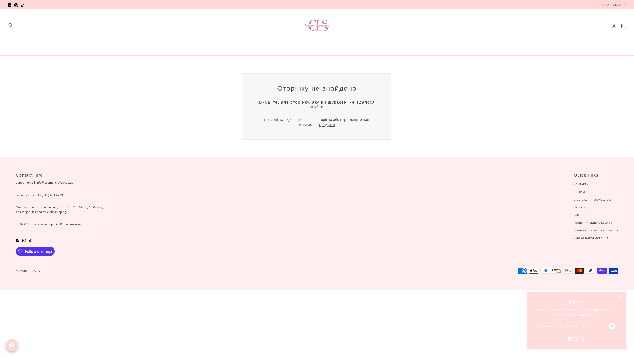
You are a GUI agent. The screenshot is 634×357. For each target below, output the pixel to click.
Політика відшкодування (594, 222)
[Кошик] (623, 26)
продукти (327, 124)
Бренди (579, 192)
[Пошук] (10, 25)
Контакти (581, 184)
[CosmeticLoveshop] (317, 25)
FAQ (576, 215)
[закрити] (620, 297)
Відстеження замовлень (593, 199)
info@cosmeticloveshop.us (54, 182)
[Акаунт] (614, 26)
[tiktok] (22, 4)
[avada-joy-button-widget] (12, 345)
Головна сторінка (317, 119)
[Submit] (611, 326)
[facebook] (9, 4)
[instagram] (16, 4)
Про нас (580, 207)
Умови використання (591, 238)
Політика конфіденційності (596, 230)
